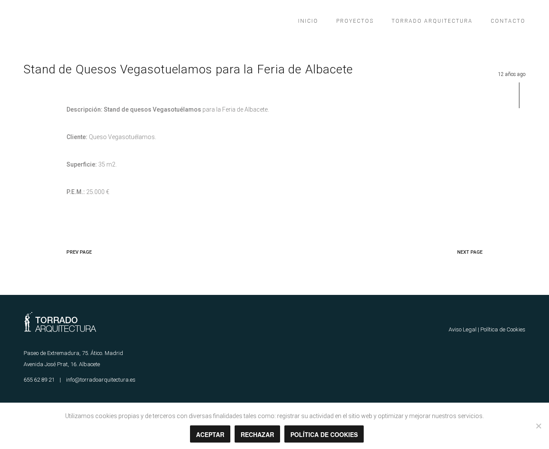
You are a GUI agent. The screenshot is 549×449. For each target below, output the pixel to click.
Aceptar (210, 434)
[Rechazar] (538, 426)
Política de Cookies (502, 329)
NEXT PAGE (470, 252)
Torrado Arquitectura (432, 21)
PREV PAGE (79, 252)
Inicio (308, 21)
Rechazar (257, 434)
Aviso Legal (463, 329)
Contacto (508, 21)
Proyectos (355, 21)
